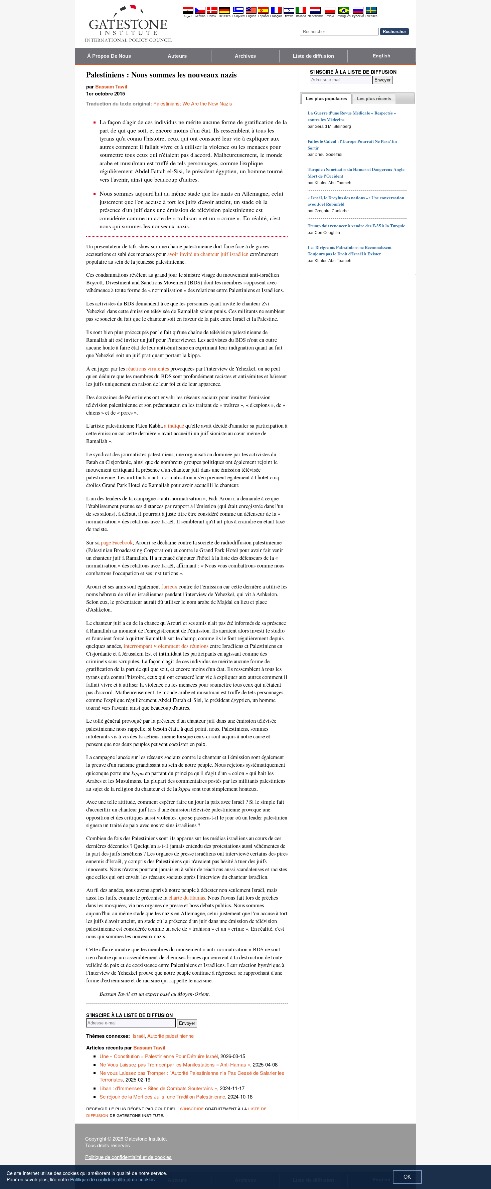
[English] (251, 12)
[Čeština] (200, 12)
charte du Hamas (187, 897)
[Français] (276, 12)
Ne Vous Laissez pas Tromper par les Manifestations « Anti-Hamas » (175, 1064)
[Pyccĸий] (358, 12)
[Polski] (330, 12)
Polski (330, 16)
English (251, 16)
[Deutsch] (224, 12)
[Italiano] (301, 12)
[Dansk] (212, 12)
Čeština (200, 16)
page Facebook (117, 542)
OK (407, 1177)
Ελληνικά (238, 16)
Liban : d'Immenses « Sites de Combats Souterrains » (158, 1088)
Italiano (301, 16)
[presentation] (326, 99)
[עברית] (289, 12)
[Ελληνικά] (238, 12)
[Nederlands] (315, 12)
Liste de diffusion (313, 56)
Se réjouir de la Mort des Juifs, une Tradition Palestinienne (162, 1096)
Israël (139, 1035)
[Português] (343, 12)
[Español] (263, 12)
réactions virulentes (147, 368)
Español (263, 16)
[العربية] (188, 12)
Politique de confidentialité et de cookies (128, 1156)
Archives (245, 56)
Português (344, 16)
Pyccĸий (358, 16)
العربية (188, 16)
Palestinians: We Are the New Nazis (192, 103)
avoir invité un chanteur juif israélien (208, 254)
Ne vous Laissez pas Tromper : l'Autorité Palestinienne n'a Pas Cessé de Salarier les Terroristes (192, 1076)
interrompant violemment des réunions (166, 646)
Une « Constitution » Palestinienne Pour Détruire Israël (159, 1055)
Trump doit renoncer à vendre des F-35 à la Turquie (356, 225)
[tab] (326, 98)
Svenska (371, 16)
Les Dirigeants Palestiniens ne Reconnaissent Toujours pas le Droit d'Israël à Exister (349, 250)
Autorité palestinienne (170, 1035)
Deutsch (224, 16)
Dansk (211, 16)
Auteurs (177, 56)
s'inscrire (192, 1108)
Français (276, 16)
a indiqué (174, 425)
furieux (169, 586)
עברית (289, 16)
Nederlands (315, 16)
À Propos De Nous (109, 56)
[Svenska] (371, 12)
